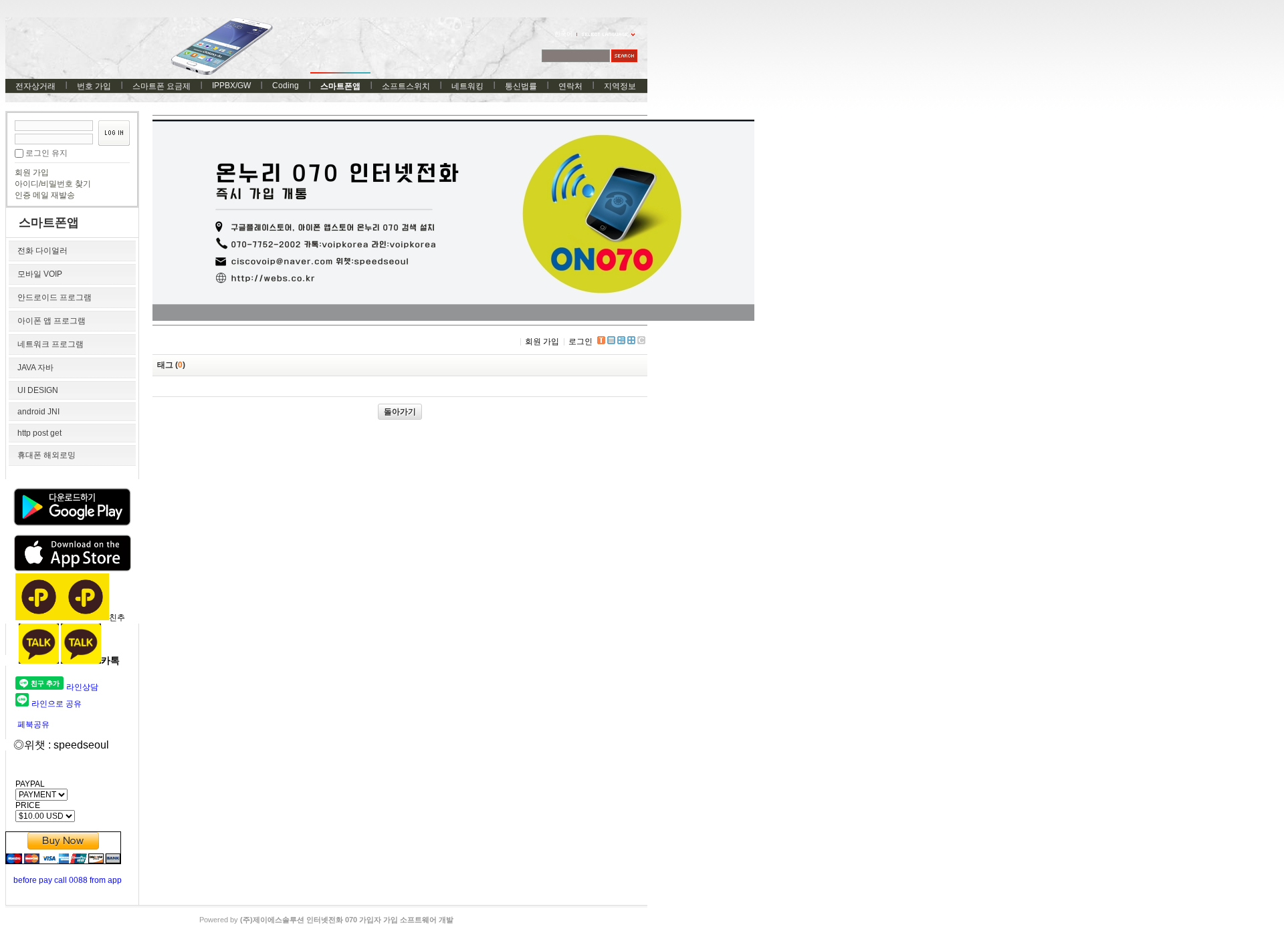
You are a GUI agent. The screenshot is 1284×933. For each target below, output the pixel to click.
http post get (39, 433)
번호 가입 (94, 86)
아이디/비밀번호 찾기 (53, 183)
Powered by (326, 920)
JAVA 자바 (35, 367)
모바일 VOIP (39, 274)
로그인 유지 (46, 153)
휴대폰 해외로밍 (46, 455)
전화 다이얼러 (42, 250)
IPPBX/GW (231, 85)
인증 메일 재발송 (45, 195)
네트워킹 (467, 86)
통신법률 (521, 86)
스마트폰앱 (340, 86)
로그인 (580, 341)
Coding (285, 85)
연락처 (570, 86)
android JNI (38, 411)
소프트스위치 (406, 86)
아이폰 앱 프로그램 (51, 320)
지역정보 (620, 86)
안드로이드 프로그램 (54, 297)
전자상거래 (35, 86)
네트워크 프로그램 (50, 344)
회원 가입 (32, 172)
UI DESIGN (37, 390)
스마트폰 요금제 (161, 86)
